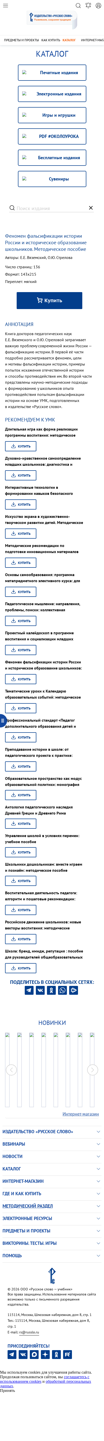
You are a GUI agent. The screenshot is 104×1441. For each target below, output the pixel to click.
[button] (92, 1070)
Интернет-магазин (81, 1114)
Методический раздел (28, 1206)
